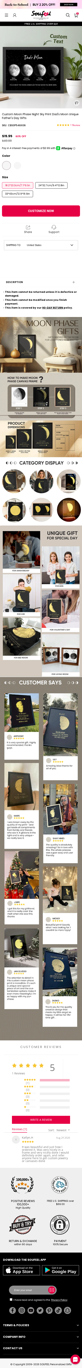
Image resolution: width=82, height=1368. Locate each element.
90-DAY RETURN (52, 307)
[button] (6, 15)
